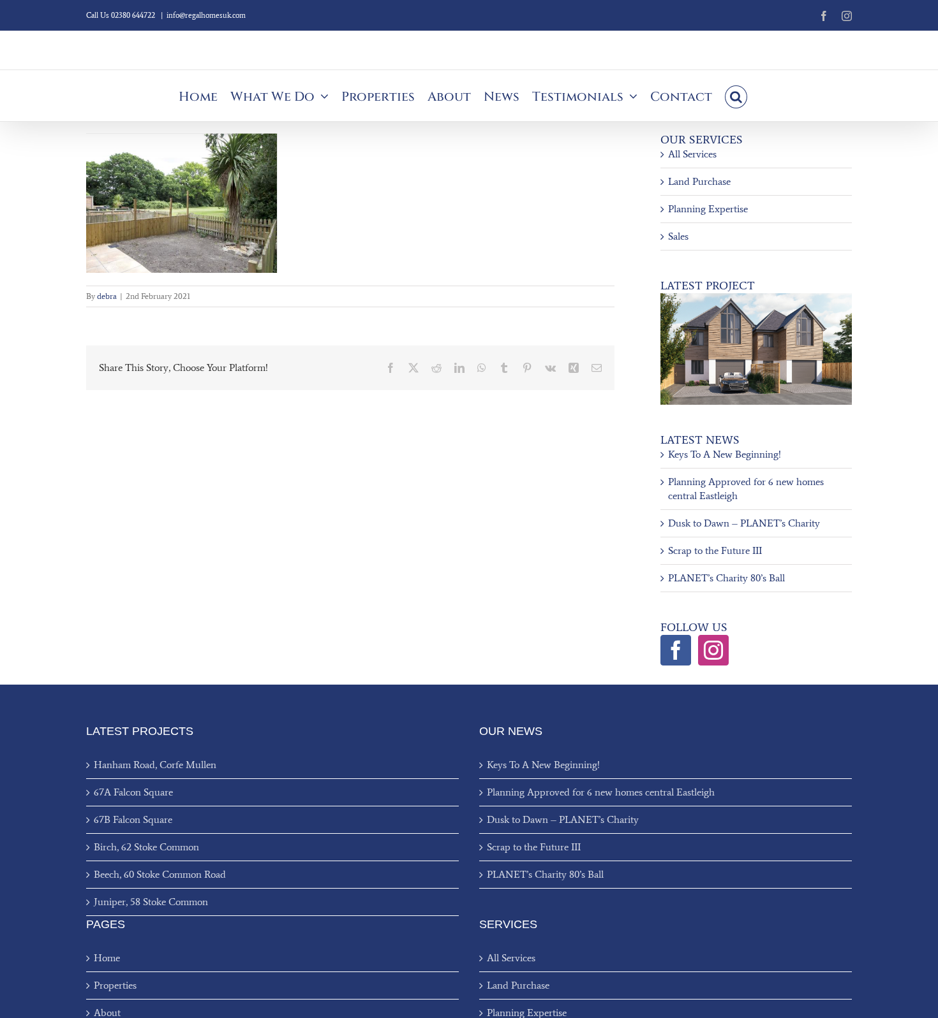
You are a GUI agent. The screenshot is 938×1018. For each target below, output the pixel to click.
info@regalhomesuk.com (206, 15)
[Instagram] (713, 650)
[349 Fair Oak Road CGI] (756, 298)
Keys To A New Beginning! (724, 454)
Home (107, 958)
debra (107, 296)
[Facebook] (675, 650)
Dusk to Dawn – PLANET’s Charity (744, 523)
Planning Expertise (708, 209)
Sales (678, 236)
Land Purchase (699, 181)
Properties (115, 985)
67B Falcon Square (133, 819)
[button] (736, 95)
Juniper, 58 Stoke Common (151, 902)
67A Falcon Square (133, 792)
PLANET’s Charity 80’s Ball (726, 578)
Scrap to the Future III (715, 550)
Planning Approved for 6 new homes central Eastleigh (601, 792)
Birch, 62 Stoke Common (146, 847)
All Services (692, 154)
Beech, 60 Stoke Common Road (160, 874)
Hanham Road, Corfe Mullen (155, 765)
